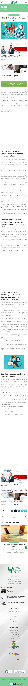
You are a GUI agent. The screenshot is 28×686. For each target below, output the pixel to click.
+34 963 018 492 (17, 579)
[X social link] (15, 510)
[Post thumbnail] (3, 591)
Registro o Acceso (14, 611)
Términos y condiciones (14, 638)
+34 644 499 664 (17, 581)
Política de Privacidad (14, 634)
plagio (4, 510)
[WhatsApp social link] (22, 510)
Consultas (14, 621)
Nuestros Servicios (14, 614)
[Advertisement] (14, 131)
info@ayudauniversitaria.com (14, 583)
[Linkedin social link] (18, 510)
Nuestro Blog (14, 616)
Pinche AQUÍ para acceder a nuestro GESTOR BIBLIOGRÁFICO (14, 84)
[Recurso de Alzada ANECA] (20, 66)
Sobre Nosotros (14, 630)
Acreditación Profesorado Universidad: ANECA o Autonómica (7, 56)
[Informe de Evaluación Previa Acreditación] (7, 66)
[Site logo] (14, 2)
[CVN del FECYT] (20, 47)
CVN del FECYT (18, 55)
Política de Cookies (14, 636)
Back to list (14, 517)
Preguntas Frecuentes (14, 619)
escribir (9, 328)
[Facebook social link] (12, 510)
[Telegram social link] (25, 510)
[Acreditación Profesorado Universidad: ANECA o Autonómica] (7, 47)
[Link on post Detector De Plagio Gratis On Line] (14, 533)
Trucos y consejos (10, 9)
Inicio (2, 9)
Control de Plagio (14, 542)
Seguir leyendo (14, 554)
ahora (14, 416)
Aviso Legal (14, 632)
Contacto (14, 623)
